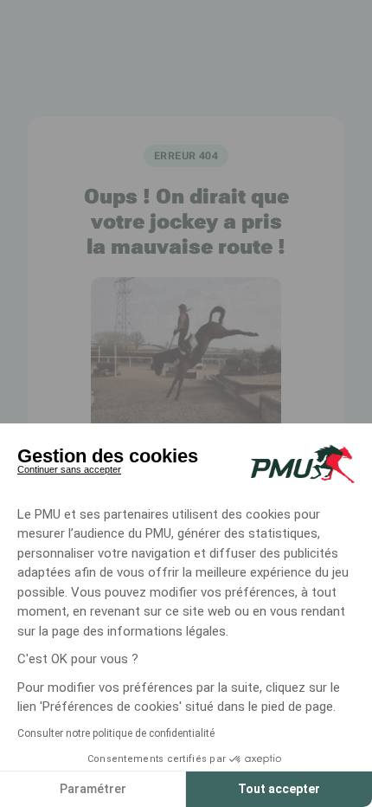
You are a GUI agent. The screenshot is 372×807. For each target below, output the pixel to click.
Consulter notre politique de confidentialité (116, 733)
